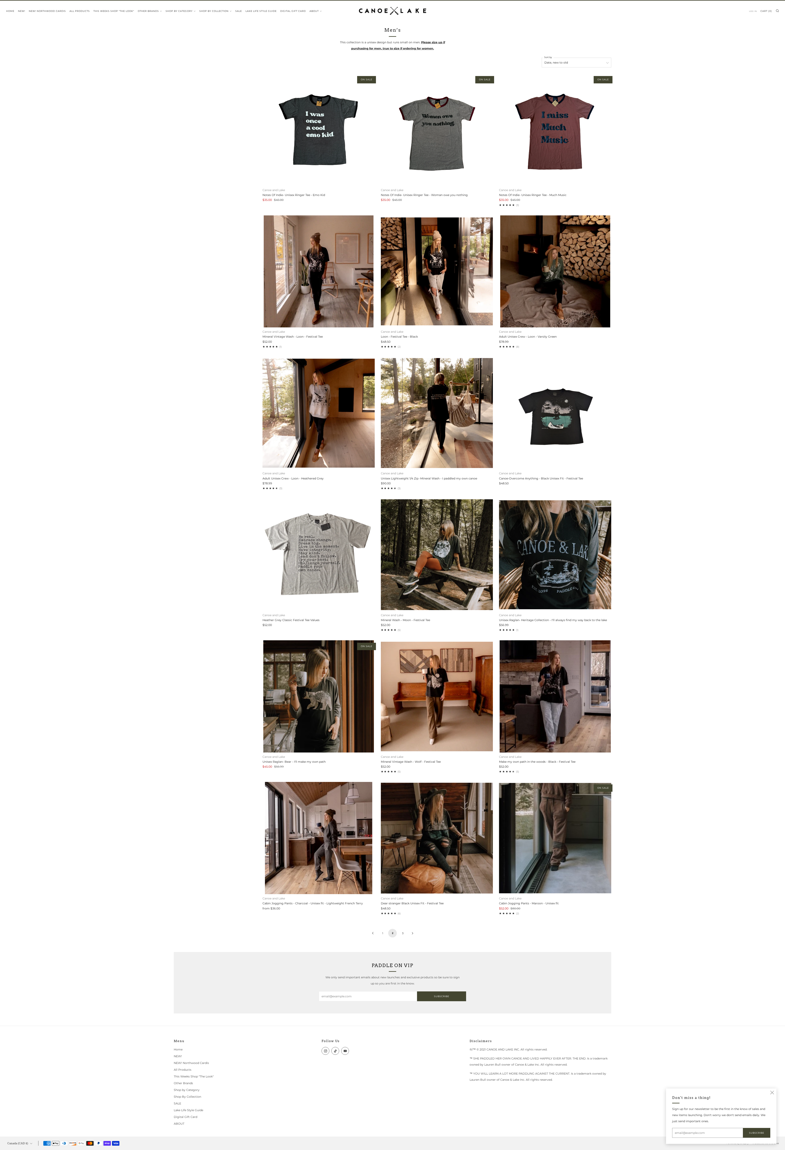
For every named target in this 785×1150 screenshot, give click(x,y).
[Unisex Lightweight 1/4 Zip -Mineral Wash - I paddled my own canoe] (437, 413)
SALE (238, 11)
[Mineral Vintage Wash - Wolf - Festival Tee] (437, 696)
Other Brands (148, 11)
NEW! (21, 11)
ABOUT (314, 11)
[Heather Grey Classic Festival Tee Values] (318, 555)
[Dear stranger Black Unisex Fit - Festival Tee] (437, 838)
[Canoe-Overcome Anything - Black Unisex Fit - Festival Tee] (555, 413)
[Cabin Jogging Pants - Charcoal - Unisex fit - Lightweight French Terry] (318, 838)
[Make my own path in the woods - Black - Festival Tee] (555, 696)
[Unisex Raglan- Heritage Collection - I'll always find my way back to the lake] (555, 555)
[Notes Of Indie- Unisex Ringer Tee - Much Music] (555, 130)
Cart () (766, 11)
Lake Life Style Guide (261, 11)
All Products (80, 11)
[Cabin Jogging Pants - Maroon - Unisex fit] (555, 838)
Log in (753, 11)
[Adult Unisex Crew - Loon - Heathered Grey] (318, 413)
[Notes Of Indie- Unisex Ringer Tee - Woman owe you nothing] (437, 130)
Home (10, 11)
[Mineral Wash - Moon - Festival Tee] (437, 555)
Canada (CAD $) (17, 1143)
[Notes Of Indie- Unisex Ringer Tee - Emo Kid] (318, 130)
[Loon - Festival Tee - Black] (437, 271)
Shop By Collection (214, 11)
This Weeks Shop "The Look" (113, 11)
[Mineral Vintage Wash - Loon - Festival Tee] (318, 271)
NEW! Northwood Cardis (47, 11)
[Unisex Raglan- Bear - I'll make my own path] (318, 696)
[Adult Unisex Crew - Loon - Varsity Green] (555, 271)
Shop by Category (179, 11)
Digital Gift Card (293, 11)
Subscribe (441, 996)
